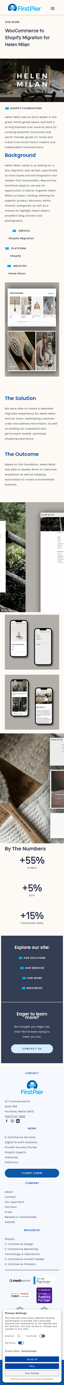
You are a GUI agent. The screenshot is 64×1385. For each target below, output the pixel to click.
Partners (11, 1207)
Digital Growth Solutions (21, 1142)
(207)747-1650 (15, 1116)
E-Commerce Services (20, 1137)
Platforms (11, 1162)
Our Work (12, 22)
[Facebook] (7, 1121)
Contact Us (32, 1048)
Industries (11, 1157)
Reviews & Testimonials (21, 1217)
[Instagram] (12, 1121)
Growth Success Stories (21, 1147)
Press (8, 1212)
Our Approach (14, 1202)
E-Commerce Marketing (21, 1249)
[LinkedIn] (18, 1121)
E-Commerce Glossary (20, 1264)
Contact (10, 1197)
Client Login (32, 1173)
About (9, 1192)
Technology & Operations (22, 1254)
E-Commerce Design (19, 1244)
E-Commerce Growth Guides (24, 1259)
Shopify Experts (15, 1152)
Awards (10, 1222)
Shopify (10, 1239)
